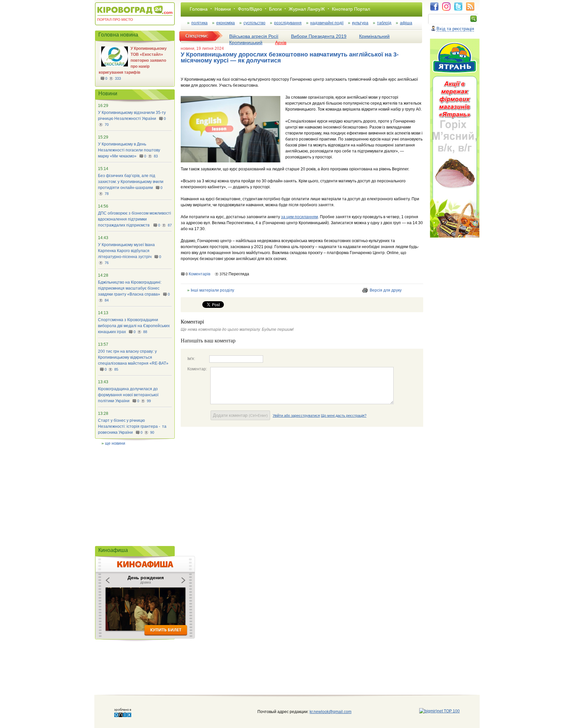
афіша (406, 23)
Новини (223, 9)
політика (199, 23)
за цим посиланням (299, 217)
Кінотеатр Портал (351, 9)
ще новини (115, 443)
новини (187, 48)
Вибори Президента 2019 (318, 36)
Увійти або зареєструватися (296, 415)
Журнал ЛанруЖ (307, 9)
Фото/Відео (250, 9)
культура (360, 23)
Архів (280, 42)
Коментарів (199, 274)
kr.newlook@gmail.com (324, 711)
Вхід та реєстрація (455, 28)
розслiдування (288, 23)
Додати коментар (240, 415)
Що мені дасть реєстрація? (343, 415)
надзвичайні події (326, 23)
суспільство (254, 23)
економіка (225, 23)
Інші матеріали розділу (212, 290)
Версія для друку (386, 290)
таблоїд (384, 23)
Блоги (275, 9)
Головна (199, 9)
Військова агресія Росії (253, 36)
